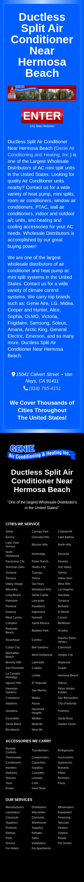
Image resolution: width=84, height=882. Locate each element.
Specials (63, 822)
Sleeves (11, 778)
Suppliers (12, 822)
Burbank (63, 606)
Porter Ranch (40, 561)
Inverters (11, 767)
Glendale (64, 595)
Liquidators (13, 812)
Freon (61, 783)
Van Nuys (38, 584)
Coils (35, 783)
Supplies (37, 767)
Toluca (36, 578)
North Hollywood (12, 553)
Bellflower (64, 623)
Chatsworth (65, 531)
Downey (11, 612)
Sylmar (62, 572)
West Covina (14, 617)
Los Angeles (66, 589)
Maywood (64, 662)
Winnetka (12, 589)
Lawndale (38, 662)
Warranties (39, 812)
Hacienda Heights (38, 710)
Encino (10, 537)
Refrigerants (66, 750)
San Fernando (15, 668)
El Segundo (39, 683)
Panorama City (15, 561)
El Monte (63, 612)
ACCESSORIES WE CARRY (28, 741)
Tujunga (37, 572)
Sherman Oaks (15, 567)
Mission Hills (40, 544)
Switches (11, 773)
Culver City (13, 647)
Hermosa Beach (68, 675)
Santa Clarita (40, 595)
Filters (62, 773)
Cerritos (37, 640)
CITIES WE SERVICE (23, 524)
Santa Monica (40, 623)
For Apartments (41, 848)
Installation (39, 843)
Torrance (63, 600)
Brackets (63, 767)
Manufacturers (15, 807)
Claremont (64, 647)
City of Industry (67, 703)
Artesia (62, 683)
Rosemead (13, 640)
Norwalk (37, 617)
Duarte (62, 668)
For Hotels (12, 848)
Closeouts (12, 817)
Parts (9, 838)
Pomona (11, 606)
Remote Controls (11, 750)
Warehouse (39, 822)
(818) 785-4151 (44, 388)
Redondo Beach (12, 630)
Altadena (11, 703)
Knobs (10, 788)
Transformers (40, 750)
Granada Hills (40, 537)
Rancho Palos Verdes (67, 639)
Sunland (11, 572)
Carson (62, 617)
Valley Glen (65, 578)
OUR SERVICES (19, 800)
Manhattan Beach (12, 654)
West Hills (64, 584)
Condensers (13, 762)
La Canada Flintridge (13, 675)
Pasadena (38, 606)
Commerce (13, 698)
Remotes (63, 778)
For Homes (65, 843)
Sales (35, 838)
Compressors (40, 757)
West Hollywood (42, 655)
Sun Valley (64, 567)
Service (10, 843)
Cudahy (37, 668)
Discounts (38, 817)
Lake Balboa (66, 537)
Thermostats (13, 757)
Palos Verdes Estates (66, 690)
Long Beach (13, 595)
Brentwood (12, 729)
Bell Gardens (40, 647)
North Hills (64, 544)
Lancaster (38, 600)
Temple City (65, 655)
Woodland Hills (41, 589)
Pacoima (63, 554)
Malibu (36, 698)
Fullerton (63, 711)
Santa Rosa (65, 718)
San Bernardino (68, 698)
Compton (11, 623)
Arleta (9, 531)
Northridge (38, 554)
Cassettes (38, 773)
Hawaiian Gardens (12, 690)
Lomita (36, 675)
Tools (9, 783)
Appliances (65, 762)
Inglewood (38, 612)
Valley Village (14, 584)
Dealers (63, 827)
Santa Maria (13, 724)
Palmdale (12, 600)
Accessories (65, 757)
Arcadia (63, 630)
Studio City (39, 567)
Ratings (10, 833)
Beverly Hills (13, 662)
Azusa (36, 703)
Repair (62, 838)
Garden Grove (67, 724)
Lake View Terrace (12, 544)
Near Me (37, 729)
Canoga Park (40, 531)
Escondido (12, 718)
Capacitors (39, 762)
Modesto (37, 724)
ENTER (42, 116)
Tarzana (11, 578)
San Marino (39, 690)
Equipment (65, 812)
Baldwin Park (40, 630)
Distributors (39, 807)
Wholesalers (66, 807)
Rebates (37, 833)
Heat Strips (39, 788)
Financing (64, 817)
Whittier (36, 718)
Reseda (63, 561)
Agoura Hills (13, 683)
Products (11, 827)
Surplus (63, 833)
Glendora (12, 711)
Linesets (37, 778)
